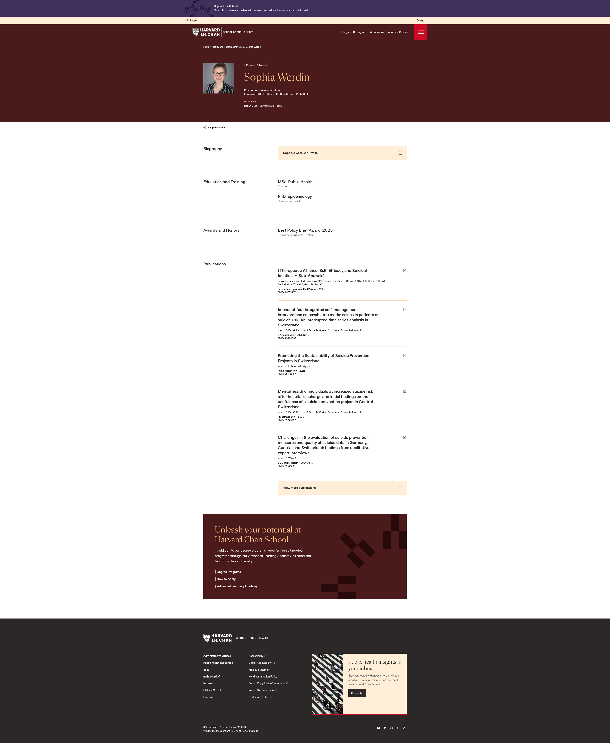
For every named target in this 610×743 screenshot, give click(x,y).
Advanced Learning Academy (237, 586)
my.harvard (210, 676)
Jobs (206, 669)
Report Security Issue (261, 690)
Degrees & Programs (354, 32)
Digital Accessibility (260, 662)
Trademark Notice (258, 697)
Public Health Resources (218, 662)
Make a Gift (210, 690)
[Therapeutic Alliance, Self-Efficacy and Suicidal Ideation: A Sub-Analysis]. (322, 273)
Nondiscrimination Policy (262, 676)
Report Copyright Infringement (266, 683)
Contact (208, 697)
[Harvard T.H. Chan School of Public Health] (235, 637)
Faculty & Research (398, 32)
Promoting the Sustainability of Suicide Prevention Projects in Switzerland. (323, 358)
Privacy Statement (259, 669)
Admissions (377, 32)
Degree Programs (229, 572)
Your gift (219, 10)
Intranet (208, 683)
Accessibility (255, 655)
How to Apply (226, 579)
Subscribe (357, 693)
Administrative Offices (217, 655)
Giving (420, 20)
